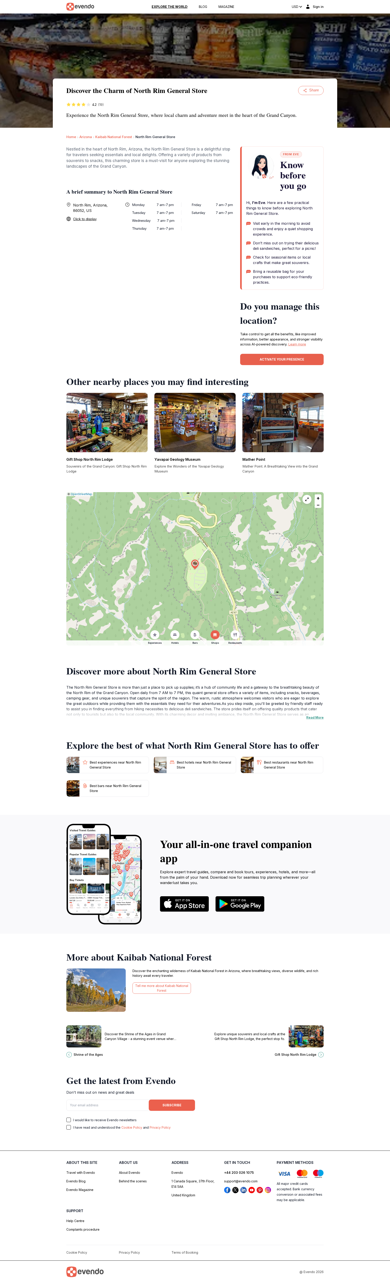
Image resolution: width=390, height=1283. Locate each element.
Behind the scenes (133, 1181)
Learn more (297, 344)
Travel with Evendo (80, 1172)
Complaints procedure (83, 1229)
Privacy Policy (160, 1127)
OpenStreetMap (81, 494)
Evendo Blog (76, 1181)
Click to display (85, 219)
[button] (195, 564)
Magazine (226, 6)
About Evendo (129, 1172)
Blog (203, 6)
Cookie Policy (131, 1127)
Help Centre (75, 1221)
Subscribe (171, 1105)
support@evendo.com (241, 1181)
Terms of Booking (185, 1252)
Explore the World (170, 6)
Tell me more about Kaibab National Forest (161, 988)
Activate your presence (282, 359)
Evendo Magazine (79, 1190)
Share (314, 90)
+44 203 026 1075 (239, 1172)
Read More (315, 717)
